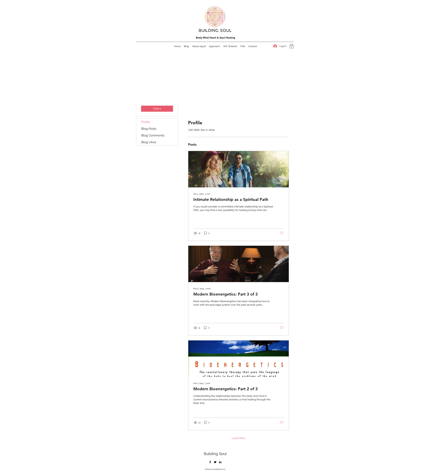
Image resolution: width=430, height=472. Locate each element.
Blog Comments (152, 135)
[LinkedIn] (220, 462)
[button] (292, 46)
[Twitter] (215, 462)
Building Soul (215, 453)
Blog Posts (148, 128)
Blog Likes (148, 142)
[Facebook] (210, 462)
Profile (145, 122)
